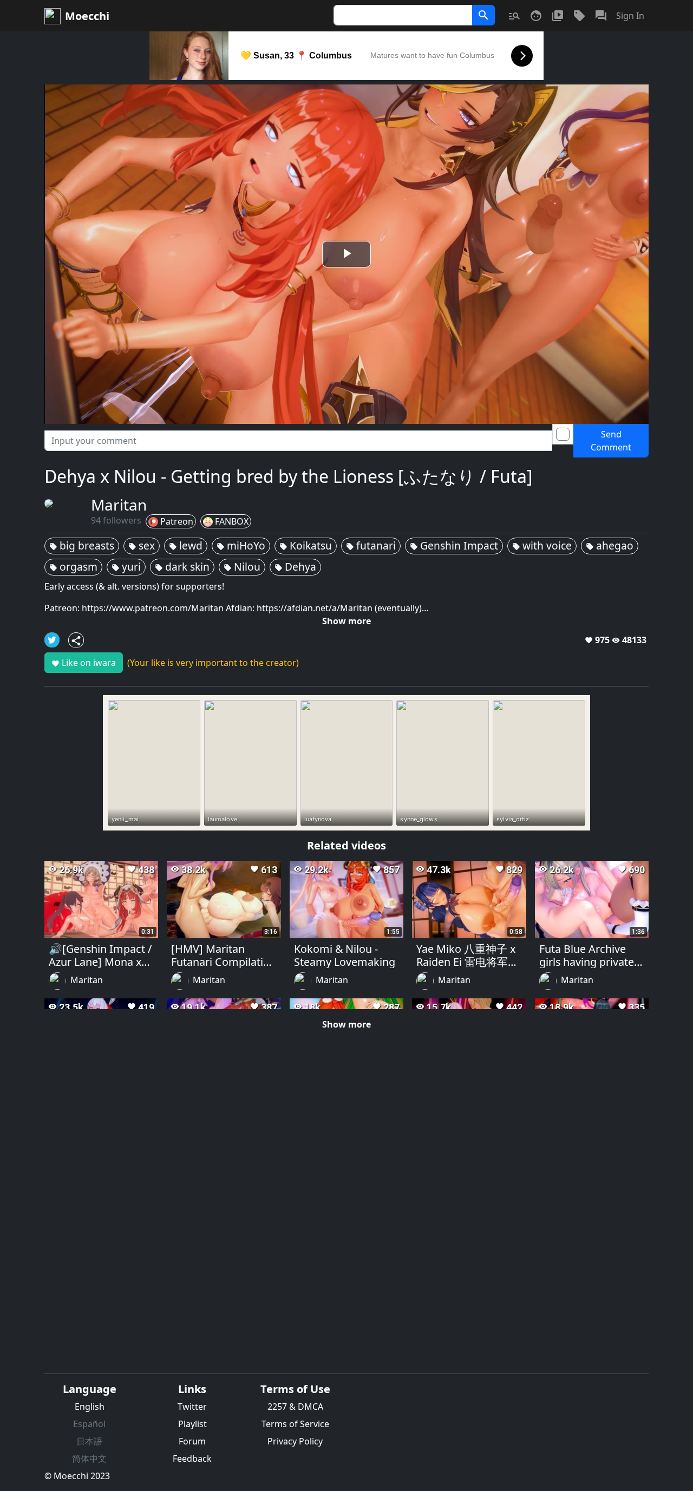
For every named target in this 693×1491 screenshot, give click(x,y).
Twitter (192, 1406)
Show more (346, 621)
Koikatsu (305, 545)
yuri (126, 566)
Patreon (176, 521)
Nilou (242, 566)
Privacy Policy (295, 1441)
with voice (542, 545)
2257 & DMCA (295, 1406)
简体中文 (89, 1458)
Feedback (192, 1458)
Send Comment (611, 440)
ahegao (609, 545)
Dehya (295, 566)
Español (89, 1424)
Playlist (192, 1424)
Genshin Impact (454, 545)
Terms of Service (295, 1424)
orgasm (73, 566)
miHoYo (241, 545)
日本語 (89, 1441)
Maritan (86, 980)
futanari (371, 545)
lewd (185, 545)
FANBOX (232, 521)
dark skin (182, 566)
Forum (192, 1441)
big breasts (81, 545)
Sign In (630, 16)
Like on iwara (83, 663)
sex (141, 545)
